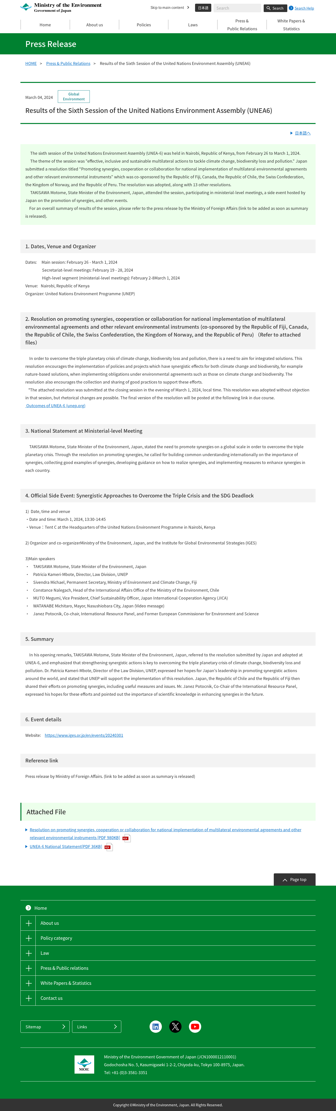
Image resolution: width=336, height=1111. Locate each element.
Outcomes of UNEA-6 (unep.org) (55, 405)
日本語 (203, 7)
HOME (31, 63)
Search (278, 8)
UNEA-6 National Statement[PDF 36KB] (66, 846)
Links (82, 1027)
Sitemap (33, 1027)
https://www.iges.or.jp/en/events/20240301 (84, 735)
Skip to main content (167, 7)
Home (45, 25)
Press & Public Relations (68, 63)
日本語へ (303, 133)
